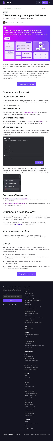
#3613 (20, 224)
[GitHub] (6, 304)
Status (32, 434)
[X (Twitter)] (9, 304)
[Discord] (3, 304)
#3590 (14, 224)
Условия (37, 434)
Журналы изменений (14, 8)
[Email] (12, 304)
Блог (4, 8)
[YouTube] (15, 304)
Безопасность (26, 434)
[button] (46, 9)
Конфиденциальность (45, 434)
